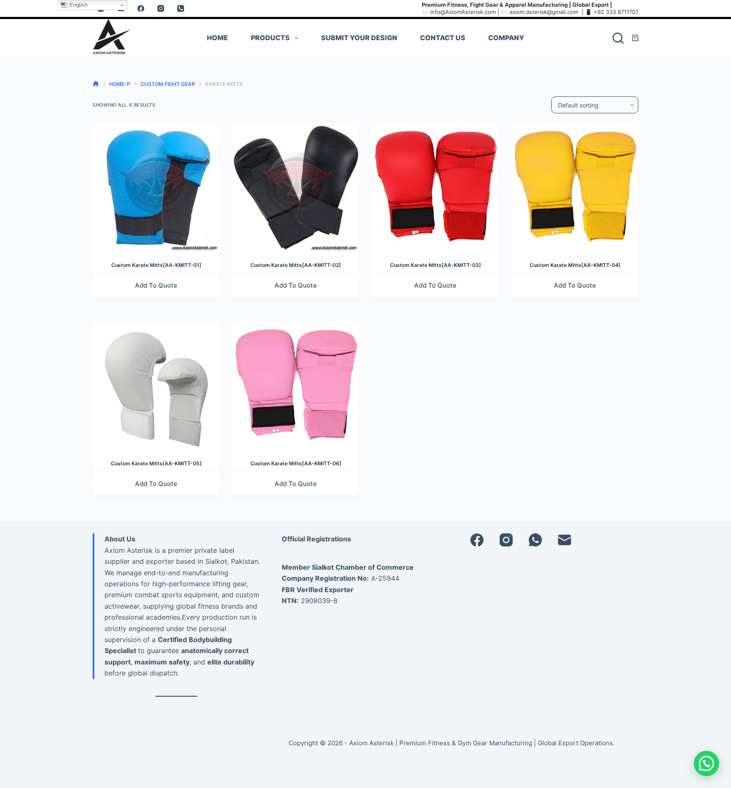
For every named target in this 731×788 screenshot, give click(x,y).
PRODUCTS (270, 37)
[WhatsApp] (535, 539)
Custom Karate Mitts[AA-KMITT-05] (156, 463)
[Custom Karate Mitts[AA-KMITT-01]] (156, 187)
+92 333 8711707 (616, 11)
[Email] (564, 539)
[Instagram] (160, 8)
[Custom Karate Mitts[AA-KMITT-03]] (435, 187)
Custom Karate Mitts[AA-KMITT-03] (435, 265)
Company (506, 37)
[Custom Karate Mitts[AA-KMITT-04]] (574, 187)
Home (217, 37)
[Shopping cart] (635, 38)
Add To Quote (156, 285)
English (78, 5)
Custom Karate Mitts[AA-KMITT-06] (295, 463)
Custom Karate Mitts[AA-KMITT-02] (295, 265)
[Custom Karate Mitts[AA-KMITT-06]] (295, 385)
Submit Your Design (359, 37)
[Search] (618, 38)
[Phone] (180, 8)
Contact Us (442, 37)
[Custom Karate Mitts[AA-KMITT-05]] (156, 385)
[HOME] (96, 84)
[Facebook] (140, 8)
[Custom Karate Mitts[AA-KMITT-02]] (295, 187)
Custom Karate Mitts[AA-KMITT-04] (575, 265)
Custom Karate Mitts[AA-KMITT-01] (156, 265)
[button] (706, 763)
